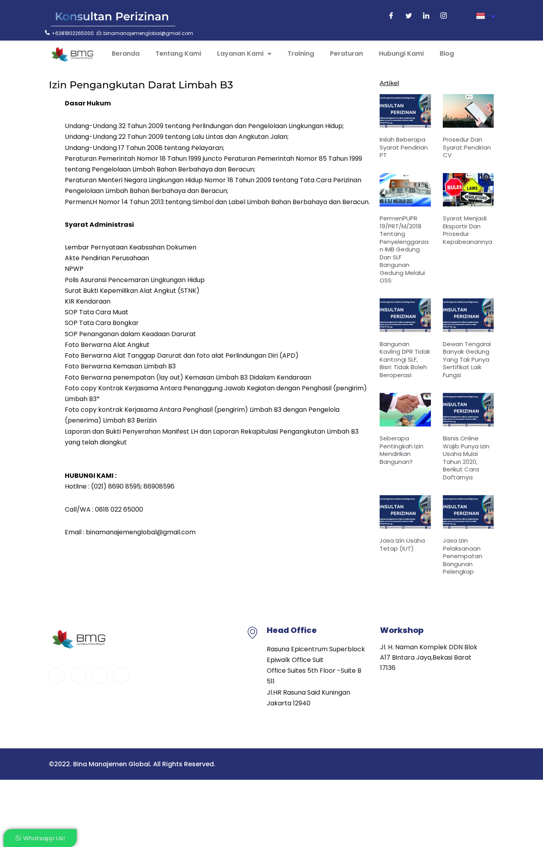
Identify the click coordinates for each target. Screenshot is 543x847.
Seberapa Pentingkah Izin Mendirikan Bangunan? (401, 450)
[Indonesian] (485, 16)
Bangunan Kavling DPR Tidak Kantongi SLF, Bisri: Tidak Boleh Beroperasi (405, 359)
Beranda (126, 53)
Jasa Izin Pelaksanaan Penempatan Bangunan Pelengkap (462, 556)
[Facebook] (391, 16)
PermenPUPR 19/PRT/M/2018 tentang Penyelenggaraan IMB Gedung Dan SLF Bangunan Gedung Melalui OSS (404, 249)
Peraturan (346, 53)
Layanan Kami (240, 53)
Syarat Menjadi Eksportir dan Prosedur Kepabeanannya (467, 230)
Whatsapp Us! (44, 838)
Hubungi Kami (401, 53)
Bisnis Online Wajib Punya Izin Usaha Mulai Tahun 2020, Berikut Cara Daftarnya (466, 457)
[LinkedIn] (426, 16)
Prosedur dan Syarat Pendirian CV (467, 147)
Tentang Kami (178, 53)
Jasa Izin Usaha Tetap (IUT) (402, 544)
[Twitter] (409, 16)
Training (300, 53)
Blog (447, 53)
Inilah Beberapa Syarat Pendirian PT (404, 147)
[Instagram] (444, 16)
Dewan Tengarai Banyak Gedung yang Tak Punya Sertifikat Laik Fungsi (467, 359)
